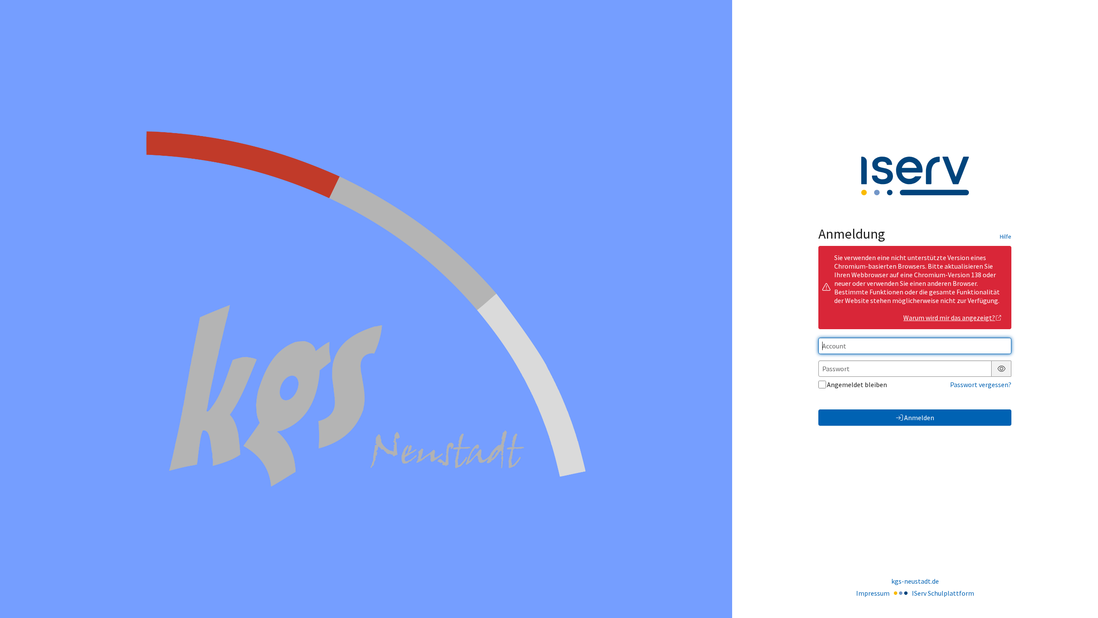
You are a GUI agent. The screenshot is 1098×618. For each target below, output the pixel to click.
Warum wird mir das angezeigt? (949, 317)
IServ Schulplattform (943, 593)
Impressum (873, 593)
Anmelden (919, 417)
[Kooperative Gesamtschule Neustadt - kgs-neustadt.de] (365, 309)
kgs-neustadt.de (915, 581)
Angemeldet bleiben (857, 384)
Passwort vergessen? (980, 384)
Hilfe (1005, 236)
